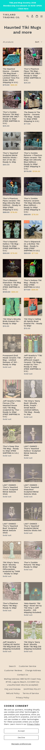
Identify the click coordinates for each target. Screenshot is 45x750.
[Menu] (42, 16)
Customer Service (27, 666)
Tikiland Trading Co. (11, 16)
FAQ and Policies (12, 689)
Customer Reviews (13, 670)
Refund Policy (13, 693)
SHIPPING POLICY (32, 689)
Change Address (33, 670)
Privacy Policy (33, 724)
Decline (21, 737)
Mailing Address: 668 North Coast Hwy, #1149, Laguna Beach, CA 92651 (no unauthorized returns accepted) (22, 682)
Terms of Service (31, 693)
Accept (21, 731)
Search (12, 666)
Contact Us (22, 674)
